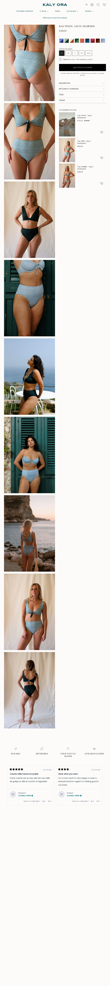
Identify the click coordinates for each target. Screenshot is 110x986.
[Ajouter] (102, 132)
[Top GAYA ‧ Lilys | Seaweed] (67, 124)
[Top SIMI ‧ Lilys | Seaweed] (67, 150)
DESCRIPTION (64, 83)
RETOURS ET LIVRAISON (68, 89)
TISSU (61, 94)
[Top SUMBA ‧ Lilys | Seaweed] (67, 176)
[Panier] (104, 4)
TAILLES (62, 100)
